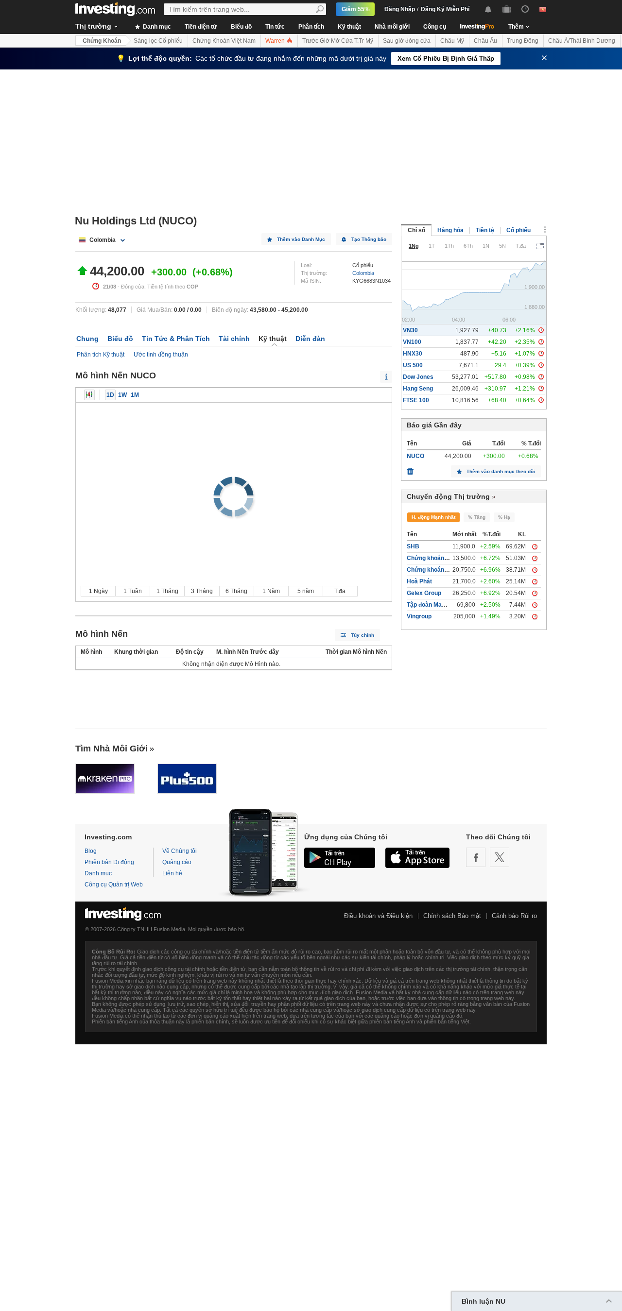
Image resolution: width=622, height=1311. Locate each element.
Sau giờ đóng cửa (407, 40)
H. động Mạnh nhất (433, 517)
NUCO (415, 456)
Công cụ (434, 26)
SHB (413, 546)
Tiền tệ (485, 230)
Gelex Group (424, 593)
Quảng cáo (176, 862)
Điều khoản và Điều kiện (378, 915)
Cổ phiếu (518, 230)
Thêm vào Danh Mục (301, 239)
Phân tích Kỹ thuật (100, 354)
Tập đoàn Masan (429, 604)
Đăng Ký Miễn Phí (445, 9)
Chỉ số (416, 230)
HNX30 (412, 353)
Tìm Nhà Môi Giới (111, 748)
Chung (87, 338)
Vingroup (419, 616)
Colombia (363, 273)
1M (135, 395)
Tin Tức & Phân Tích (176, 338)
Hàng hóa (450, 230)
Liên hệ (172, 873)
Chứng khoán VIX (431, 558)
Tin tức (275, 26)
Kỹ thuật (349, 26)
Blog (91, 851)
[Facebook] (475, 857)
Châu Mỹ (452, 40)
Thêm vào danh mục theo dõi (500, 471)
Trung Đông (522, 40)
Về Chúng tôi (179, 851)
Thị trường (93, 26)
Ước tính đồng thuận (161, 354)
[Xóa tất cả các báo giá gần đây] (410, 468)
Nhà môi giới (392, 26)
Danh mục (156, 26)
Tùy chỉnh (362, 635)
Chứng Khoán (102, 40)
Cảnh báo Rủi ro (514, 915)
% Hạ (504, 517)
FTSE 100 (416, 400)
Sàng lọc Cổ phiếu (158, 40)
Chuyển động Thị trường (448, 496)
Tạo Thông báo (368, 239)
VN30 (410, 330)
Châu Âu (485, 40)
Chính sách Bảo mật (452, 915)
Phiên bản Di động (109, 862)
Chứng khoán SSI (431, 569)
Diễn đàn (310, 338)
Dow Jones (418, 377)
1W (122, 395)
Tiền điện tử (201, 26)
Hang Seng (418, 388)
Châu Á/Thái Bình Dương (581, 40)
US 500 (413, 365)
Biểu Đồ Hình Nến (89, 395)
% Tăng (476, 517)
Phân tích (311, 26)
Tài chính (234, 338)
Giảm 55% (356, 9)
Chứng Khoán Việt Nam (224, 40)
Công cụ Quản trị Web (114, 884)
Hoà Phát (419, 581)
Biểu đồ (241, 26)
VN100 (412, 342)
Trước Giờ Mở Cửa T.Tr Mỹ (337, 40)
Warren (275, 40)
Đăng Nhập (399, 9)
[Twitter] (499, 857)
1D (110, 395)
